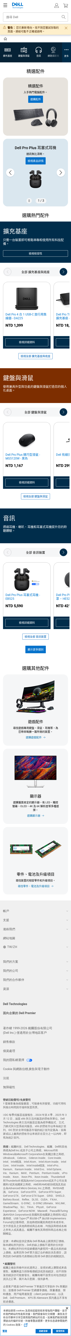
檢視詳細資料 (27, 342)
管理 (4, 1331)
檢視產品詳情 (36, 160)
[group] (35, 172)
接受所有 (60, 1331)
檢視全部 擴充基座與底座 (35, 356)
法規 (6, 1078)
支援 (6, 920)
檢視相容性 (35, 253)
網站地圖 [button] (9, 938)
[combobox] (35, 17)
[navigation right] (63, 272)
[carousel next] (61, 172)
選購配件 (35, 99)
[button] (56, 5)
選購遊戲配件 (34, 737)
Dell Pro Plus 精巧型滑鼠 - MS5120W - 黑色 (22, 456)
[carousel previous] (10, 172)
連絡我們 (9, 929)
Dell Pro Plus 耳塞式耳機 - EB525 (22, 597)
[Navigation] (5, 5)
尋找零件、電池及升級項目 (34, 886)
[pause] (29, 200)
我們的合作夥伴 (13, 980)
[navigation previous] (7, 272)
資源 (6, 989)
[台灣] (6, 39)
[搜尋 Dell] (63, 17)
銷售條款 (9, 1042)
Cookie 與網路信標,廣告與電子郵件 (26, 1069)
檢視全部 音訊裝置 (35, 636)
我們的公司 (10, 971)
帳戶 (6, 911)
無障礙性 (9, 1087)
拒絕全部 (43, 1331)
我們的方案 (10, 961)
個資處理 (9, 1051)
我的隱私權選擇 (14, 1060)
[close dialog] (66, 28)
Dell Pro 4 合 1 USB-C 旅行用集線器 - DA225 (26, 316)
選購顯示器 (33, 815)
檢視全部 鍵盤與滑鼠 (35, 496)
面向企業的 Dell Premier (19, 1013)
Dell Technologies (15, 1004)
